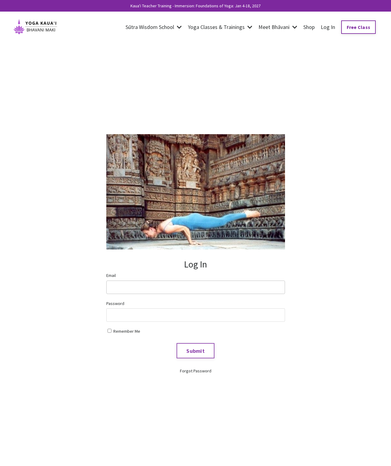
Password (115, 303)
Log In (328, 26)
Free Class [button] (359, 27)
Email (111, 275)
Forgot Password (195, 371)
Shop (309, 26)
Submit (195, 350)
